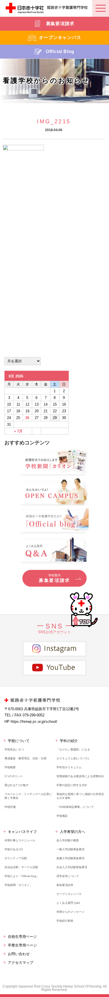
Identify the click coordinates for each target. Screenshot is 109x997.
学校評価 (10, 806)
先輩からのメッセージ (70, 911)
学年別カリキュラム (69, 767)
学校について (19, 741)
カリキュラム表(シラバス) (72, 758)
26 (27, 418)
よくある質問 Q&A (68, 902)
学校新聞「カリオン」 (18, 885)
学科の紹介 (69, 741)
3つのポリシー (13, 776)
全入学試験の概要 (67, 840)
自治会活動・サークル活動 (21, 867)
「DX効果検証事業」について (75, 806)
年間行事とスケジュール (19, 840)
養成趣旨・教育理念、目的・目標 (25, 758)
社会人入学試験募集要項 (71, 867)
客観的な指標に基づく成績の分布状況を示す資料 (80, 796)
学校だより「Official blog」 (21, 876)
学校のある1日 (13, 849)
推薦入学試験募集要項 (70, 858)
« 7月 (18, 431)
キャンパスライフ (22, 832)
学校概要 (10, 767)
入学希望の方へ (72, 832)
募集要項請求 (64, 885)
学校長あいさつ (14, 749)
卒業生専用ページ (22, 945)
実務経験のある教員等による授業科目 (80, 776)
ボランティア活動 (15, 858)
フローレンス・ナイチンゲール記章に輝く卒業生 (28, 796)
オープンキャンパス (69, 893)
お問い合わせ (19, 954)
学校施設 (62, 815)
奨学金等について (67, 876)
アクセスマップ (20, 962)
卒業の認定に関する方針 (71, 785)
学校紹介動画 (64, 920)
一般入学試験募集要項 (70, 849)
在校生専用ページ (22, 936)
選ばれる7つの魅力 (16, 785)
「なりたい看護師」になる (73, 749)
